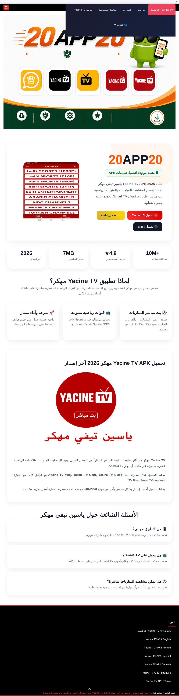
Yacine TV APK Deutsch (158, 664)
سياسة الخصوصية (108, 9)
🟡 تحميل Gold (110, 215)
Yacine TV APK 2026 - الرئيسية (154, 630)
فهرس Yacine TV (83, 9)
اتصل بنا (127, 9)
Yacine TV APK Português (156, 672)
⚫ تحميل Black (148, 226)
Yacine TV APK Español (158, 656)
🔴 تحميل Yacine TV (145, 215)
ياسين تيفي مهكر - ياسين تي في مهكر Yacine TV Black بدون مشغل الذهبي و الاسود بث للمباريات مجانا (96, 692)
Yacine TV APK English (158, 639)
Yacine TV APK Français (157, 647)
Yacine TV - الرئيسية (162, 9)
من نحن (141, 9)
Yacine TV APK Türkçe (158, 681)
